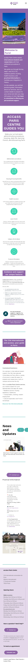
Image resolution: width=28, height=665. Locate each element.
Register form (13, 637)
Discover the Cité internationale (13, 404)
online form (12, 526)
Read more (11, 304)
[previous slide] (20, 430)
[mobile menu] (26, 3)
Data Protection (20, 659)
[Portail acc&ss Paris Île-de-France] (14, 3)
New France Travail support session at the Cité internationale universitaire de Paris (13, 454)
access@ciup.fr (11, 516)
